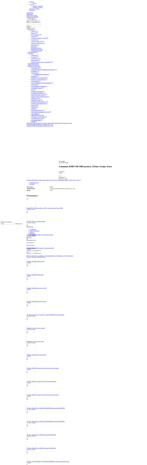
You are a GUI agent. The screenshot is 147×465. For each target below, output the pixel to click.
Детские (34, 36)
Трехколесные (36, 58)
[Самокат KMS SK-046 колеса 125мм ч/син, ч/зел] (40, 124)
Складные (35, 39)
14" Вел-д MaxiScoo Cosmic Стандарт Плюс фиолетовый (41, 381)
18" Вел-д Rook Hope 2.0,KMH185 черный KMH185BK (41, 448)
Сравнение (30, 12)
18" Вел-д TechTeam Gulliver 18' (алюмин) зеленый (40, 234)
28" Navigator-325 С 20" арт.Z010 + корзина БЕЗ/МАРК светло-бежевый (45, 314)
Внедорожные (35, 60)
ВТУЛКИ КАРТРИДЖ (38, 93)
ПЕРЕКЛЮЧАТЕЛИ (38, 110)
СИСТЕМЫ (35, 114)
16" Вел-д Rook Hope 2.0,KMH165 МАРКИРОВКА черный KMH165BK (46, 421)
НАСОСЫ (35, 73)
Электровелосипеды (33, 63)
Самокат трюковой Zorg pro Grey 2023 (37, 288)
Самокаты (30, 53)
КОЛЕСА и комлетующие (39, 79)
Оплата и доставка (34, 231)
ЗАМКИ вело (35, 98)
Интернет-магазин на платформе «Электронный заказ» (41, 255)
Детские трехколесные (38, 43)
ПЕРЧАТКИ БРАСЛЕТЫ (39, 95)
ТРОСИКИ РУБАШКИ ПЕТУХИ (41, 112)
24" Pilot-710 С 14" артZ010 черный (36, 221)
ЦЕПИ (34, 108)
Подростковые (36, 34)
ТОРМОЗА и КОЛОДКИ (39, 117)
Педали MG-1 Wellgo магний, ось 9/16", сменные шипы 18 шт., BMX (45, 208)
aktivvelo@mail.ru (31, 248)
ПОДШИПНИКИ (36, 120)
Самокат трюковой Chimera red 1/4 (36, 261)
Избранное (30, 14)
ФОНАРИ (35, 105)
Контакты (32, 233)
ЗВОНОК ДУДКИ (37, 100)
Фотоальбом (33, 235)
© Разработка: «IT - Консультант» (64, 255)
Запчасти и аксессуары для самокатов (42, 62)
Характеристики (34, 182)
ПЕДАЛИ (34, 84)
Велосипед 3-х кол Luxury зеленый (36, 328)
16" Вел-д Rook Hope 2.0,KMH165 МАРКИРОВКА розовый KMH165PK (46, 408)
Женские (34, 33)
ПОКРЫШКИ (36, 68)
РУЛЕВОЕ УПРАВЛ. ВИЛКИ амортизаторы (44, 69)
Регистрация (33, 15)
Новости (32, 232)
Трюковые (35, 55)
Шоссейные (35, 45)
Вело (33, 90)
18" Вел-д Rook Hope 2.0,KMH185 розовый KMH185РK (41, 434)
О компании (33, 229)
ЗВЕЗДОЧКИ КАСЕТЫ (37, 115)
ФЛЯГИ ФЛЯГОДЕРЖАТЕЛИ (40, 96)
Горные (34, 31)
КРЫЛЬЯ (35, 76)
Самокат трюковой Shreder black (35, 274)
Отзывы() (32, 184)
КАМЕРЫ (35, 71)
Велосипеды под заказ (37, 49)
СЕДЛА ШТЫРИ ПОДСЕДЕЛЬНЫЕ (42, 83)
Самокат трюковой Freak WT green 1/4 (37, 301)
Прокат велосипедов (36, 50)
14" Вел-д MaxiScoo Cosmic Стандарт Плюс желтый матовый (43, 368)
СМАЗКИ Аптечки (37, 88)
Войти (28, 15)
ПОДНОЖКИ (36, 81)
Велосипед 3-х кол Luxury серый (35, 341)
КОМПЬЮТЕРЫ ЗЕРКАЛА (41, 74)
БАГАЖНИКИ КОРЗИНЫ (39, 86)
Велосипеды (31, 29)
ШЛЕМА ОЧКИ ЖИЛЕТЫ (39, 103)
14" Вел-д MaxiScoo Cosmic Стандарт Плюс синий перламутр (43, 394)
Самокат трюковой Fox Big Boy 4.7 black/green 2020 (40, 248)
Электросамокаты (33, 52)
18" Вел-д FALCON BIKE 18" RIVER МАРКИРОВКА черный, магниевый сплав (48, 461)
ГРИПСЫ (34, 107)
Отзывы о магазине (38, 6)
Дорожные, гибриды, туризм (39, 38)
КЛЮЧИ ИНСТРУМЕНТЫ (39, 78)
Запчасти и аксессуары (34, 66)
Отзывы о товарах (37, 7)
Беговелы (34, 46)
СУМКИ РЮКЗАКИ (37, 91)
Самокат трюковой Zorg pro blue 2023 (36, 354)
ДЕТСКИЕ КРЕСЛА (37, 118)
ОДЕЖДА (34, 121)
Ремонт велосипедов (33, 65)
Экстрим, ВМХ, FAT (37, 41)
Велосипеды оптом (36, 48)
